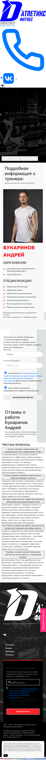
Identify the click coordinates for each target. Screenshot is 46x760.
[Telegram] (1, 78)
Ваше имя (7, 350)
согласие (30, 746)
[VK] (8, 78)
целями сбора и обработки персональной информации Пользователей (22, 378)
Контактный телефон (11, 360)
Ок (6, 755)
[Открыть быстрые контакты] (2, 86)
